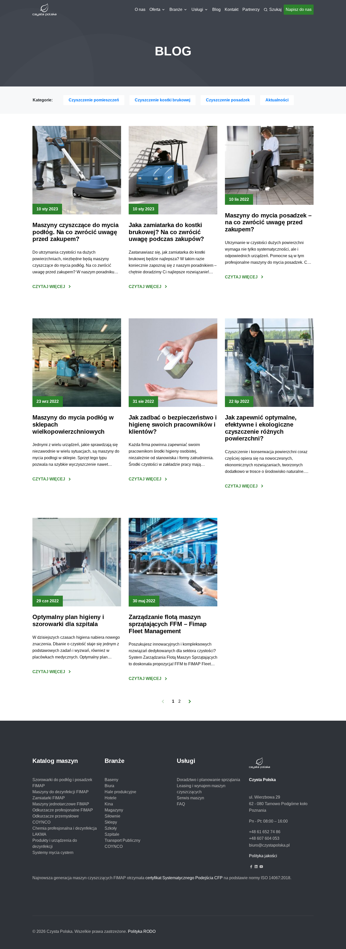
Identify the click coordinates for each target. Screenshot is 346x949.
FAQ (181, 804)
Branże (175, 9)
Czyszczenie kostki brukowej (162, 100)
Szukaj (275, 9)
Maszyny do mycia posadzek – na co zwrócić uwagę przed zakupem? (268, 222)
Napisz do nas (299, 9)
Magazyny (114, 810)
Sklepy (111, 822)
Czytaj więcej (48, 286)
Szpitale (112, 834)
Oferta (154, 9)
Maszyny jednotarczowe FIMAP (60, 804)
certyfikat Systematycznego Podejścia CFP (184, 878)
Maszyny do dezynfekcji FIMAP (60, 792)
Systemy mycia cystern (52, 852)
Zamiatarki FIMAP (48, 798)
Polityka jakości (263, 856)
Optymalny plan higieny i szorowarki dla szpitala (68, 620)
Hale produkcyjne (120, 792)
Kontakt (231, 9)
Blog (216, 9)
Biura (109, 786)
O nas (140, 9)
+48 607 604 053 (264, 838)
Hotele (111, 798)
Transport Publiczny (122, 840)
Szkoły (111, 828)
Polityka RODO (142, 931)
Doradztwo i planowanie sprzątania (208, 780)
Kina (109, 804)
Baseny (111, 780)
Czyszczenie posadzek (228, 100)
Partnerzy (251, 9)
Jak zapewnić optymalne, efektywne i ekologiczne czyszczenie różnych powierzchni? (261, 428)
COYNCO (114, 846)
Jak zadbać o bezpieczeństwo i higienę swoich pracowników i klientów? (173, 424)
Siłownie (112, 816)
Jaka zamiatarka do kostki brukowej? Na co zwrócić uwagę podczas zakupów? (166, 232)
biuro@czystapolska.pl (269, 845)
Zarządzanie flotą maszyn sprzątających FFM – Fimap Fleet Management (168, 623)
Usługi (197, 9)
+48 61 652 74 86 (264, 832)
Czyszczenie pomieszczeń (94, 100)
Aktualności (277, 100)
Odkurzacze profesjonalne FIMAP (62, 810)
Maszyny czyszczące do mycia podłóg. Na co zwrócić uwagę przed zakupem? (75, 232)
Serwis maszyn (190, 798)
